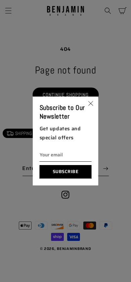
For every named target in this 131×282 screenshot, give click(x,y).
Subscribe (66, 171)
